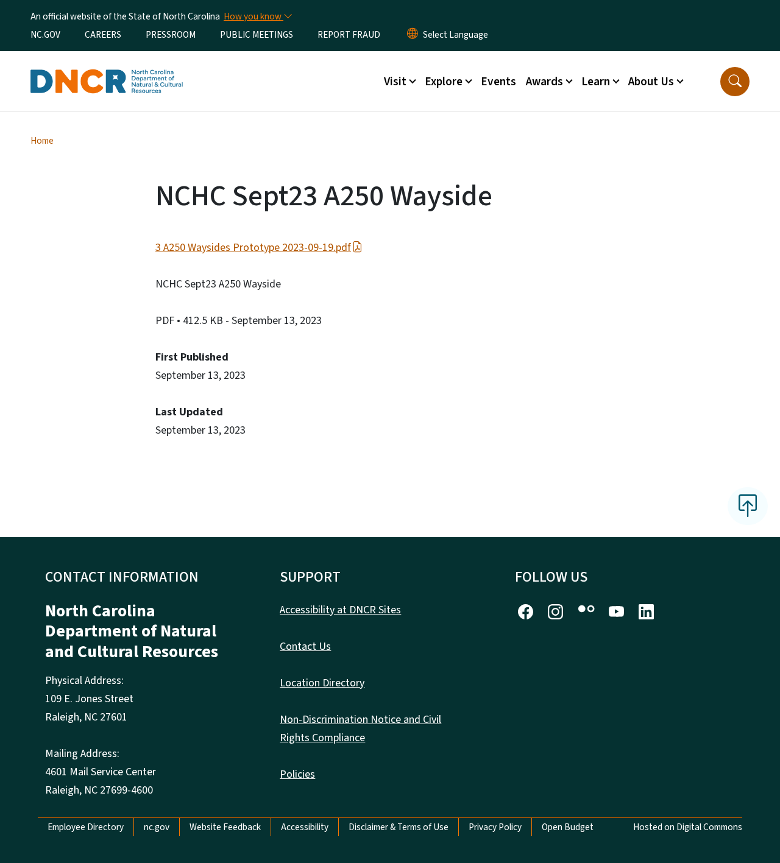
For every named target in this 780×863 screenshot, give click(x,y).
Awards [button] (544, 81)
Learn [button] (595, 81)
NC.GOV (45, 34)
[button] (735, 81)
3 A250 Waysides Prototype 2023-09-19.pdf (253, 247)
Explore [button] (444, 81)
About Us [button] (651, 81)
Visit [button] (395, 81)
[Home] (106, 67)
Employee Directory (86, 827)
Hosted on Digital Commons (687, 827)
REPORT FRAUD (348, 34)
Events (498, 81)
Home (42, 140)
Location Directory (322, 683)
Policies (297, 774)
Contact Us (305, 646)
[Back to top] (748, 506)
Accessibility (304, 827)
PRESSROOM (171, 34)
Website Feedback (225, 827)
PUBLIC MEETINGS (256, 34)
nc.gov (156, 827)
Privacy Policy (495, 827)
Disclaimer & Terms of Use (398, 827)
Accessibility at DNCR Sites (340, 610)
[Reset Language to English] (412, 35)
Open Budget (568, 827)
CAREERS (103, 34)
